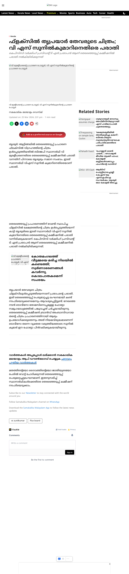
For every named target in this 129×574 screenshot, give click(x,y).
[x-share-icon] (17, 125)
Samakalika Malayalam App (36, 408)
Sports (71, 13)
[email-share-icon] (32, 125)
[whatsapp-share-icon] (12, 125)
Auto (89, 13)
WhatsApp (54, 402)
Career (102, 13)
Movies (63, 13)
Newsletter (31, 393)
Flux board (35, 421)
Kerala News (24, 13)
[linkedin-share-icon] (27, 125)
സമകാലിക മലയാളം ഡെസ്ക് (26, 112)
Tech (95, 13)
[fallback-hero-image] (87, 122)
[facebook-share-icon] (22, 125)
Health (110, 13)
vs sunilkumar (18, 421)
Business (80, 13)
